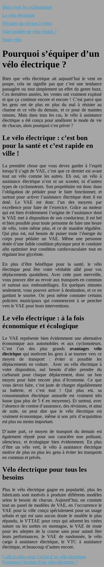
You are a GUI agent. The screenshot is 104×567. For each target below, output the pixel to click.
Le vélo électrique (18, 15)
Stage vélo (11, 39)
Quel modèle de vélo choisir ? (29, 31)
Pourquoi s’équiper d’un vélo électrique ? (39, 561)
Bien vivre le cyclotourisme (27, 7)
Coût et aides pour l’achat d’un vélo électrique (44, 556)
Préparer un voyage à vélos (27, 23)
